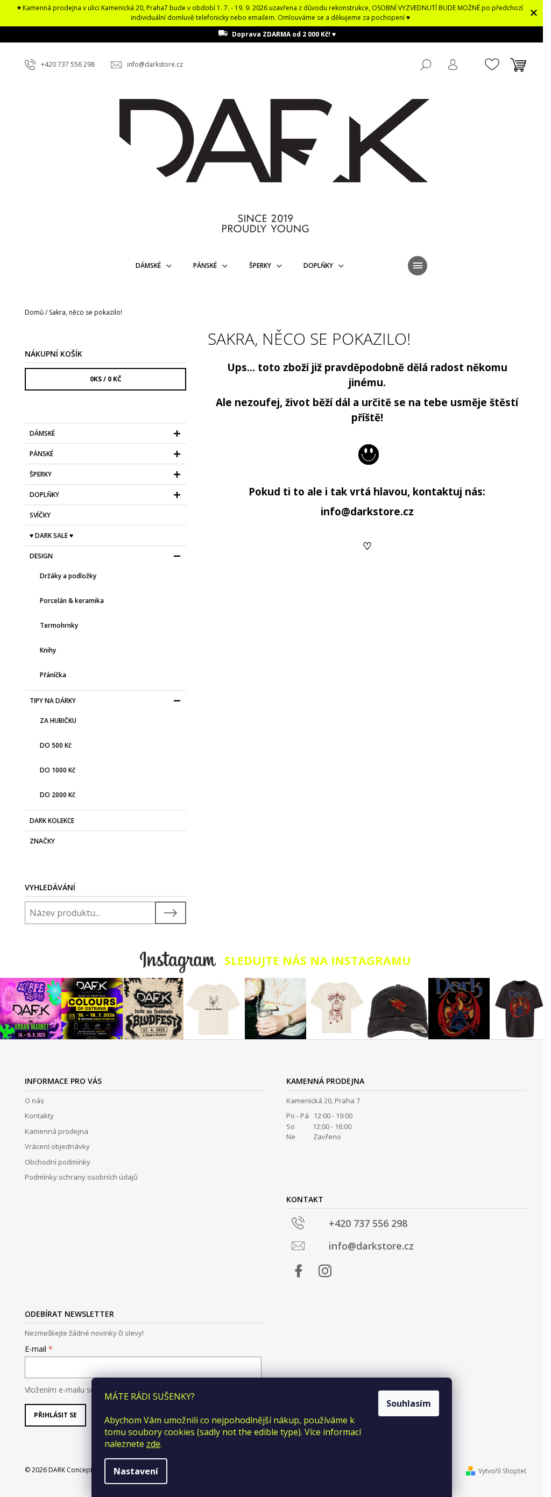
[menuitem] (153, 265)
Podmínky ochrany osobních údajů (81, 1177)
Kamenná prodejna (56, 1131)
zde (153, 1444)
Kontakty (39, 1115)
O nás (34, 1100)
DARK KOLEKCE (52, 820)
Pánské (41, 453)
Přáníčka (53, 674)
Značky (42, 841)
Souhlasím (408, 1403)
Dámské (42, 433)
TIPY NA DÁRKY (53, 700)
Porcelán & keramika (72, 600)
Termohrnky (59, 625)
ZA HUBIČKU (58, 720)
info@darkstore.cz (367, 511)
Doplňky (44, 494)
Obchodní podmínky (57, 1162)
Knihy (48, 650)
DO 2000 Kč (57, 794)
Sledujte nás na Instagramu (317, 960)
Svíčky (40, 515)
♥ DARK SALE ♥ (51, 535)
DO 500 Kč (56, 745)
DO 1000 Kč (57, 770)
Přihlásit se (55, 1415)
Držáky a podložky (68, 575)
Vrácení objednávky (57, 1146)
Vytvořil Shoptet (502, 1470)
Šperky (41, 474)
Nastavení (136, 1471)
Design (41, 556)
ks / (106, 379)
